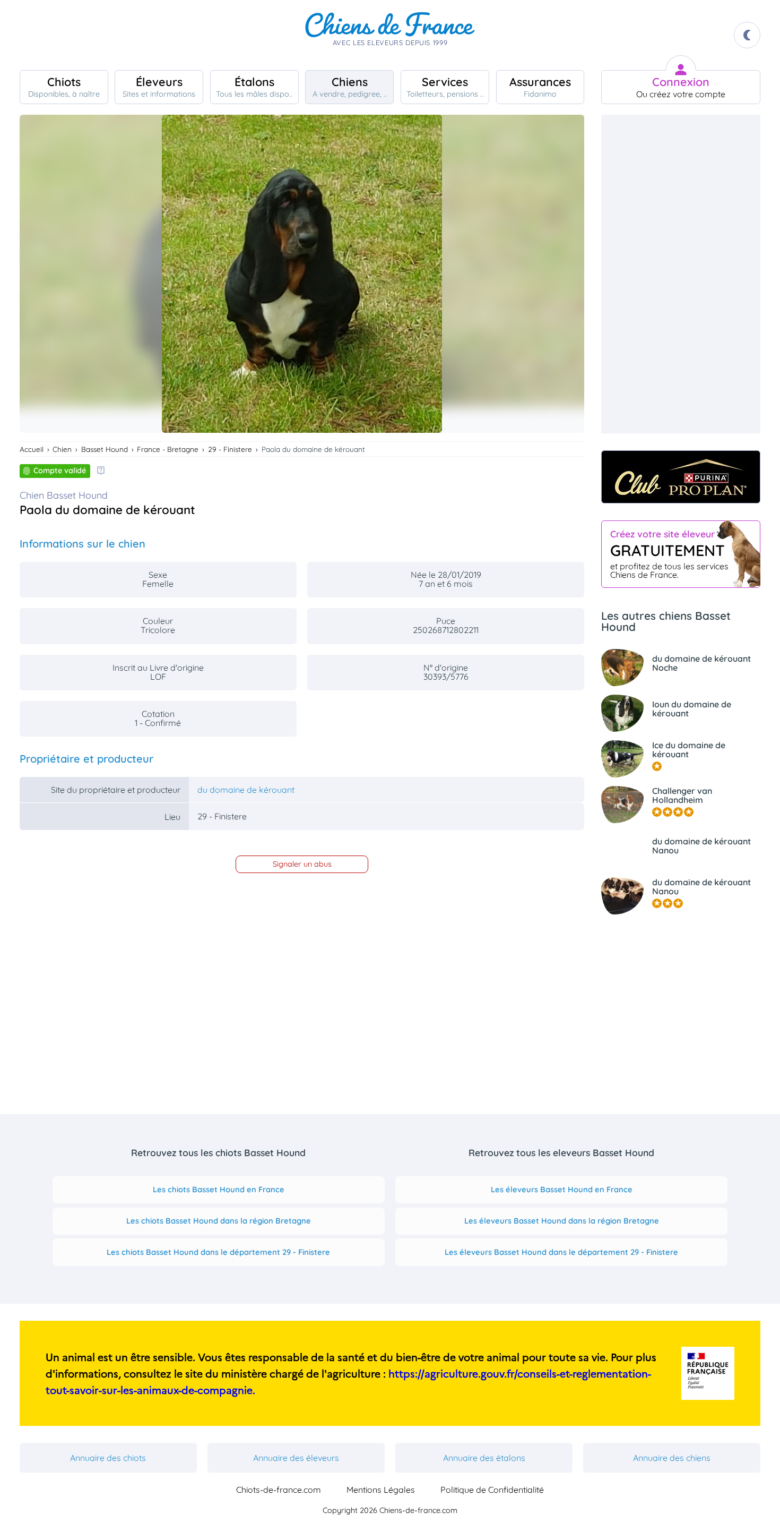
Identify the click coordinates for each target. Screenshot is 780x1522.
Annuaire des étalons (484, 1457)
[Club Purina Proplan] (680, 476)
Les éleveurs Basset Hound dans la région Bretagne (561, 1221)
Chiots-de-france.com (278, 1489)
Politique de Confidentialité (492, 1489)
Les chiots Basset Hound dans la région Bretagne (218, 1221)
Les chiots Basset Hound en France (218, 1189)
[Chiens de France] (390, 35)
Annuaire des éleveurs (296, 1457)
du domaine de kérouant (245, 789)
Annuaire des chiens (671, 1457)
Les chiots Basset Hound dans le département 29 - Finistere (218, 1252)
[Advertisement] (680, 274)
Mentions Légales (380, 1489)
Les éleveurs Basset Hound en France (561, 1189)
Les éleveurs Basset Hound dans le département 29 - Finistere (561, 1252)
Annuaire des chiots (108, 1457)
